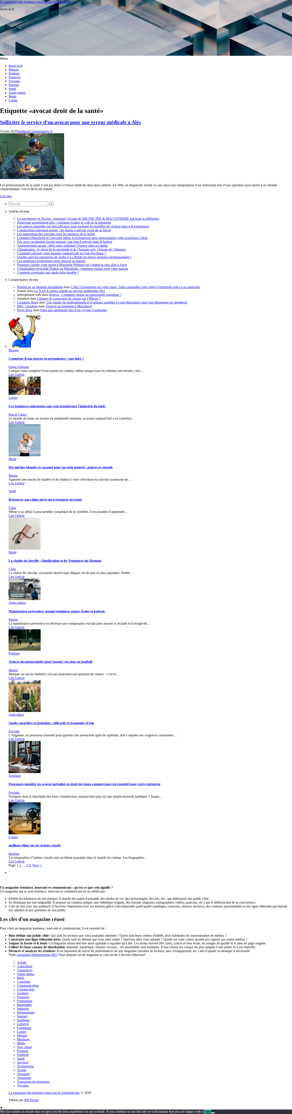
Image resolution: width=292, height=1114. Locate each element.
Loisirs (13, 100)
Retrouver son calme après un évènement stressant (45, 499)
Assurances (24, 970)
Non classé (24, 1047)
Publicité (23, 1055)
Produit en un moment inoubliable (40, 287)
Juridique (23, 131)
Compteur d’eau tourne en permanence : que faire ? (46, 358)
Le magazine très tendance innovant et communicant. (35, 2)
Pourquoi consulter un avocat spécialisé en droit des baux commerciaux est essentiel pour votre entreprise (85, 784)
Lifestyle (23, 1024)
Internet (14, 85)
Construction (25, 989)
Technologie (25, 1066)
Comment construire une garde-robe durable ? (48, 272)
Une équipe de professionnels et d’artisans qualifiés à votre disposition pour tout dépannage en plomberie (116, 302)
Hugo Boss (24, 310)
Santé (12, 89)
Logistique (24, 1028)
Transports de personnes (33, 1081)
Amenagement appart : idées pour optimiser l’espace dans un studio (62, 245)
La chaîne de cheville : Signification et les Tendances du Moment (55, 560)
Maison (14, 69)
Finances (15, 77)
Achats (22, 962)
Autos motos (17, 92)
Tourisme (23, 1074)
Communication (28, 985)
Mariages (23, 1039)
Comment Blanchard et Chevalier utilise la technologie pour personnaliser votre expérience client (82, 238)
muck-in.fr (16, 66)
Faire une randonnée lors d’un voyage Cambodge (73, 310)
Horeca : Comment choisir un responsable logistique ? (85, 294)
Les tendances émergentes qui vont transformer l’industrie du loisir (57, 406)
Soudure (22, 993)
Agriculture (16, 714)
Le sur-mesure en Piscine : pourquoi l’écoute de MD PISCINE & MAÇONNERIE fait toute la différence (88, 218)
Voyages (14, 81)
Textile (21, 1070)
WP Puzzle (31, 1100)
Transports (24, 1078)
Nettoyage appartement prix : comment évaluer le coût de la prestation (64, 222)
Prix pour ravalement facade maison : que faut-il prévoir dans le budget (64, 242)
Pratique (14, 73)
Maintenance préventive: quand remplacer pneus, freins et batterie (57, 611)
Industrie (23, 1008)
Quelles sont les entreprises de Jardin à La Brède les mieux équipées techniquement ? (74, 257)
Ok (207, 1111)
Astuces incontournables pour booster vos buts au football (50, 661)
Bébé (20, 978)
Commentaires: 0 (40, 131)
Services (22, 1062)
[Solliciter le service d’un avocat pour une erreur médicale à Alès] (32, 178)
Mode (12, 96)
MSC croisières (27, 306)
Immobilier (24, 1005)
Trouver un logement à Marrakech (69, 306)
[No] (213, 1112)
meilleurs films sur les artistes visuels (35, 845)
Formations (24, 1001)
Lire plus (6, 196)
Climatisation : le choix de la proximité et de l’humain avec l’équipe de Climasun (71, 249)
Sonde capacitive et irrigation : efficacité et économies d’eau (51, 723)
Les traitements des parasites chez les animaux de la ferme (56, 234)
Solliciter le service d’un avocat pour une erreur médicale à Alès (70, 122)
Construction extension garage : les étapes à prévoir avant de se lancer (64, 230)
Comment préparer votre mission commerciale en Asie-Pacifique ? (61, 253)
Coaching (23, 981)
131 (28, 865)
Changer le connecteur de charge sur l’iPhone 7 (69, 298)
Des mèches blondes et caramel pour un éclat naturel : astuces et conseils (61, 467)
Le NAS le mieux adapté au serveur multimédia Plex (69, 291)
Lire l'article (17, 374)
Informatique (25, 1012)
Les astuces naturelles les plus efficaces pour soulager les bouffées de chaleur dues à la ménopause (83, 226)
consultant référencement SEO (37, 955)
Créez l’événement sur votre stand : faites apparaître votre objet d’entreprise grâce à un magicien (135, 287)
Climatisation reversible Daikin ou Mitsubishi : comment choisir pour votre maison (72, 268)
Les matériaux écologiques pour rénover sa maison (51, 261)
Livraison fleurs (27, 302)
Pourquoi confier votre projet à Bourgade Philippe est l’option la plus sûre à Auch (72, 265)
